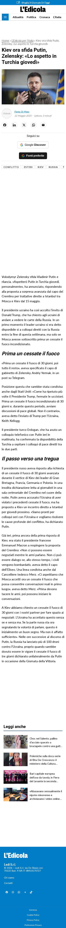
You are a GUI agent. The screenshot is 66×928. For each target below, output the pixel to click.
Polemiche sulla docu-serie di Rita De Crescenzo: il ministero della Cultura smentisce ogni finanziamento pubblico (45, 759)
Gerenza (33, 910)
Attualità (18, 17)
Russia (53, 167)
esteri (28, 167)
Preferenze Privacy (33, 925)
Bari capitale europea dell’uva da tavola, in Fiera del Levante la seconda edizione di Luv (44, 777)
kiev (41, 167)
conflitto (11, 167)
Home (5, 40)
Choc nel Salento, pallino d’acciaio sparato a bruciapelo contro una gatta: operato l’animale (46, 742)
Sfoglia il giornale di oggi (35, 2)
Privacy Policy (33, 920)
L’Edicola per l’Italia (23, 40)
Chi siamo (9, 877)
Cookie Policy (33, 915)
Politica (31, 17)
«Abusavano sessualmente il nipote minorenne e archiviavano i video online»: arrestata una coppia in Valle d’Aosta (46, 795)
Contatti (8, 883)
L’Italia (57, 17)
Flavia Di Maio (21, 111)
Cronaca (44, 17)
